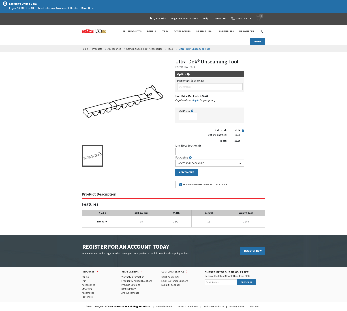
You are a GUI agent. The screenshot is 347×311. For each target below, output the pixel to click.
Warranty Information (132, 276)
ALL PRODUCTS (132, 31)
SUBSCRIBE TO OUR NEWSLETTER (227, 272)
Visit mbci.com (164, 306)
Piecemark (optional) (190, 80)
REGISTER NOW (253, 250)
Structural (87, 288)
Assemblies (88, 292)
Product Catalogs (130, 284)
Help (205, 18)
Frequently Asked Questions (136, 280)
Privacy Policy (237, 306)
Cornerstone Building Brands (129, 306)
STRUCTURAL (204, 31)
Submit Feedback (170, 284)
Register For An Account (184, 18)
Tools (171, 48)
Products (97, 48)
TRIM (165, 31)
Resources (246, 31)
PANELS (152, 31)
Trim (84, 280)
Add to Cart (186, 172)
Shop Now (87, 8)
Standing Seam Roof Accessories (144, 48)
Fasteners (87, 296)
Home (85, 48)
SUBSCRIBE (246, 282)
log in (196, 100)
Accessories (114, 48)
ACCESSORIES (182, 31)
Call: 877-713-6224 (170, 276)
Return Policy (128, 288)
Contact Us (219, 18)
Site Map (254, 306)
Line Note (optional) (188, 145)
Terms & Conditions (187, 306)
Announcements (130, 292)
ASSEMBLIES (226, 31)
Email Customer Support (174, 280)
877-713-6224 (243, 18)
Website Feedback (214, 306)
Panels (85, 276)
